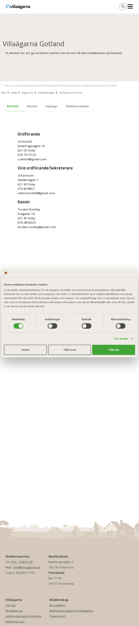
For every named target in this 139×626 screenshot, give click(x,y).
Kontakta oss (14, 611)
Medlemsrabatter (77, 106)
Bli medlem (57, 605)
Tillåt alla (113, 349)
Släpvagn (51, 106)
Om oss (10, 605)
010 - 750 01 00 (22, 562)
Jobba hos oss (15, 621)
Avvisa (25, 349)
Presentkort (57, 616)
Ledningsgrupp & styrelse (23, 616)
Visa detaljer (121, 338)
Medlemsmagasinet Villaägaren (71, 611)
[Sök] (123, 6)
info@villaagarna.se (26, 567)
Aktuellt (32, 106)
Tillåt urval (69, 349)
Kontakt (13, 106)
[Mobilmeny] (130, 6)
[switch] (52, 326)
